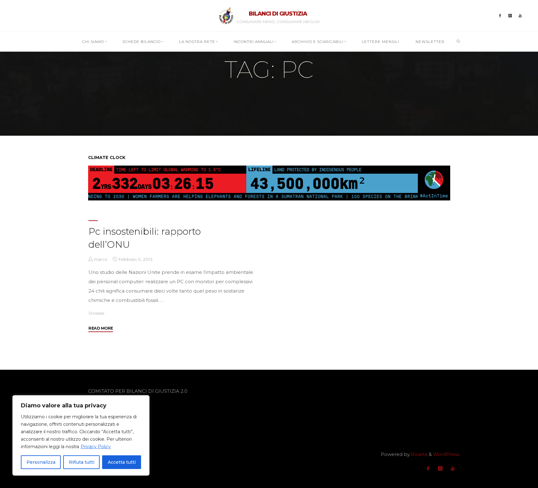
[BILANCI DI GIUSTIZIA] (226, 15)
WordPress (446, 454)
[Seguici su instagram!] (510, 16)
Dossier (96, 313)
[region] (80, 435)
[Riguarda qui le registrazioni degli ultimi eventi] (520, 16)
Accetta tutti (122, 462)
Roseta (418, 454)
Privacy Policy (96, 446)
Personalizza (40, 462)
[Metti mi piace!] (500, 16)
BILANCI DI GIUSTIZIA (278, 13)
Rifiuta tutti (81, 462)
